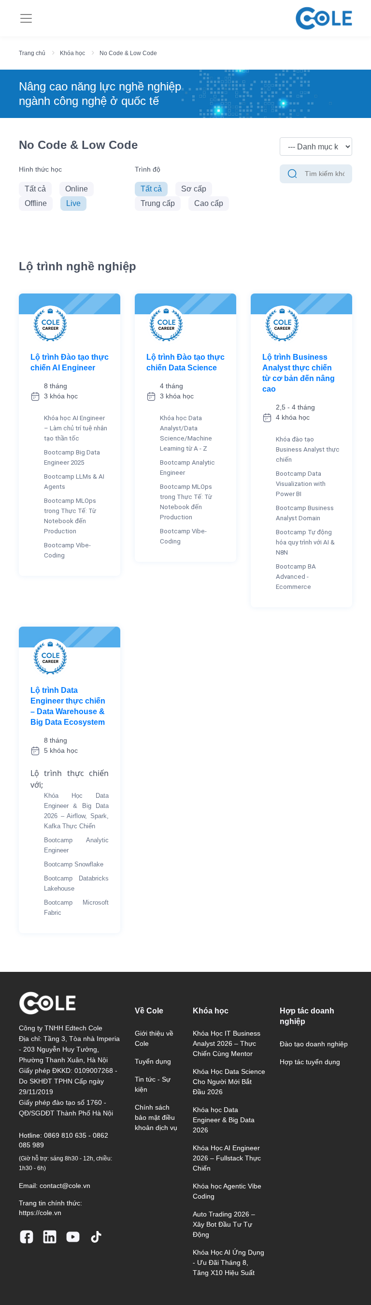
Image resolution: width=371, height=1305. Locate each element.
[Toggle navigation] (26, 18)
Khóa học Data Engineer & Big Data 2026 (224, 1120)
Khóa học (72, 53)
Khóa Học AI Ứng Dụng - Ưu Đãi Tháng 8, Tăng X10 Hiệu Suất (228, 1262)
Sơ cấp (193, 189)
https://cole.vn (40, 1213)
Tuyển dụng (153, 1061)
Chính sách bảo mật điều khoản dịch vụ (156, 1117)
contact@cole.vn (65, 1185)
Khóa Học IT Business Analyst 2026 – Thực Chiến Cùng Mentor (226, 1043)
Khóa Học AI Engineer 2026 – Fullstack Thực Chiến (227, 1158)
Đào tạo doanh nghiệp (314, 1044)
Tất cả (35, 189)
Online (76, 189)
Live (73, 203)
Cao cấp (208, 203)
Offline (36, 203)
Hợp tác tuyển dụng (310, 1062)
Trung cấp (158, 203)
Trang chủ (32, 53)
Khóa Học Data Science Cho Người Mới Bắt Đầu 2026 (229, 1082)
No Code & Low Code (128, 53)
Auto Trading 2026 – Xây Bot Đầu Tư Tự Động (224, 1224)
